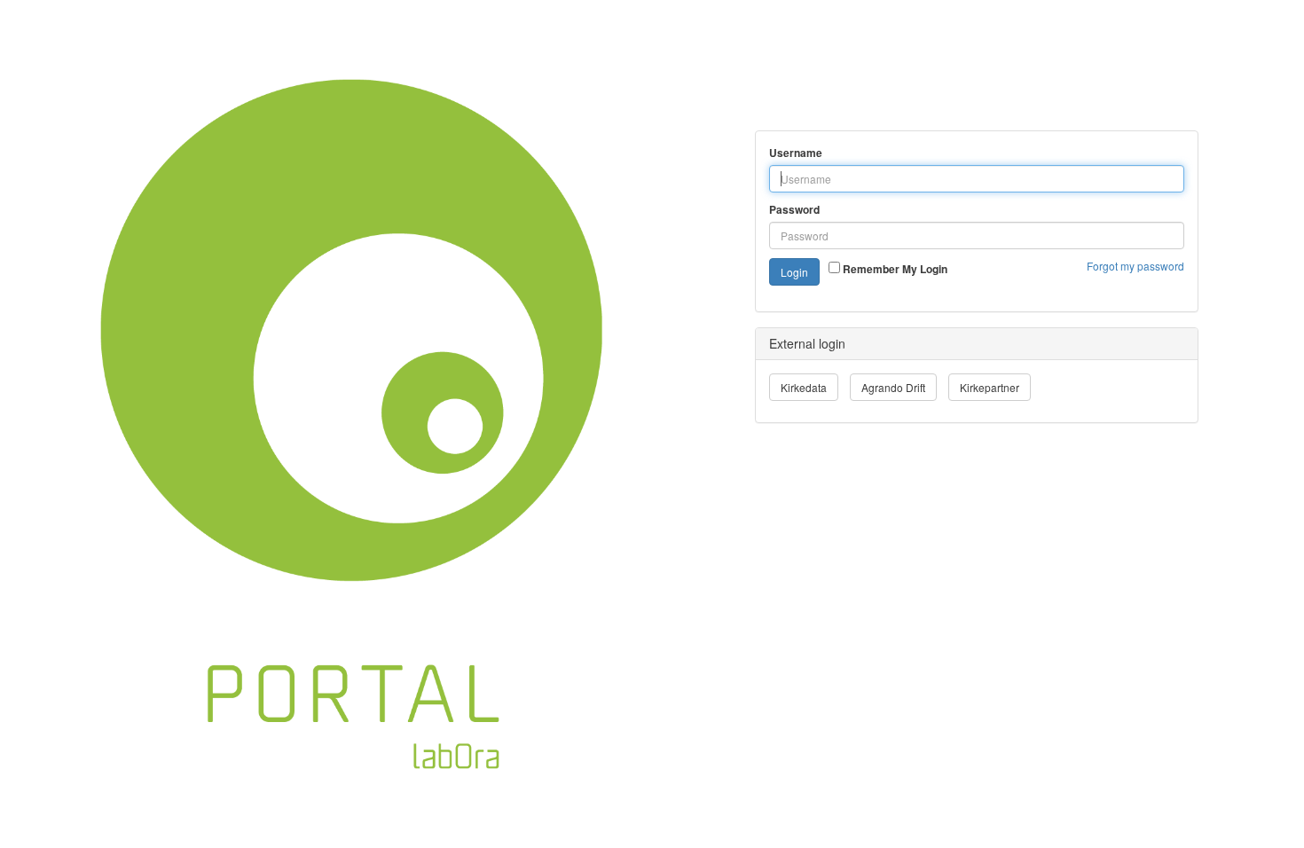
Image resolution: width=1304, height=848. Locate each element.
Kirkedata (804, 387)
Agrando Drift (893, 387)
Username (795, 153)
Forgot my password (1135, 265)
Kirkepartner (989, 387)
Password (794, 209)
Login (794, 271)
